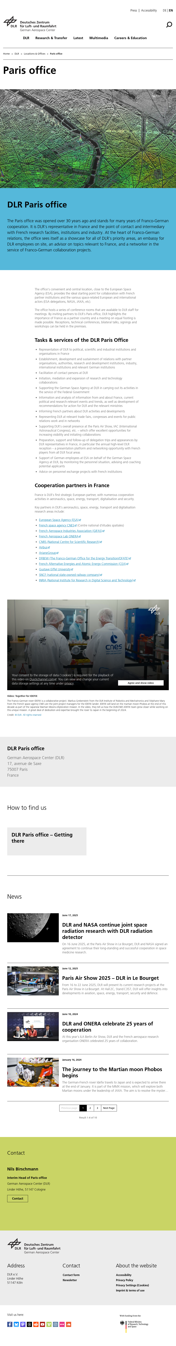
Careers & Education (130, 38)
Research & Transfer (51, 38)
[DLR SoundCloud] (68, 1326)
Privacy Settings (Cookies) (132, 1285)
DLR (26, 38)
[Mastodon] (22, 1326)
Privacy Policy (124, 1280)
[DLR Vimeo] (49, 1326)
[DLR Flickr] (62, 1326)
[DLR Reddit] (35, 1326)
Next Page (109, 1108)
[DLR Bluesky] (16, 1326)
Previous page (69, 1108)
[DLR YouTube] (42, 1326)
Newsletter (70, 1280)
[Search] (169, 24)
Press (133, 10)
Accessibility (149, 10)
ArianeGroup (47, 553)
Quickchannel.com (42, 679)
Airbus (43, 547)
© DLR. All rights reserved (28, 714)
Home (6, 54)
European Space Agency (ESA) (59, 520)
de (165, 10)
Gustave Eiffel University (55, 569)
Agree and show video (141, 682)
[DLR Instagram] (55, 1326)
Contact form (71, 1275)
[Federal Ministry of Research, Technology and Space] (137, 1336)
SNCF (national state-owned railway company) (69, 575)
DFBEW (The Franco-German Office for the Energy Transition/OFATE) (84, 558)
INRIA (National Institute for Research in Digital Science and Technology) (86, 580)
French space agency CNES (56, 525)
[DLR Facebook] (9, 1326)
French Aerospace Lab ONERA (58, 536)
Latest (78, 38)
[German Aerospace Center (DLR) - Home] (31, 24)
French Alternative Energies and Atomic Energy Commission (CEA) (82, 564)
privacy (69, 683)
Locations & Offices (34, 54)
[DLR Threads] (29, 1326)
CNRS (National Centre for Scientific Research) (69, 542)
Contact (17, 1198)
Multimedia (98, 38)
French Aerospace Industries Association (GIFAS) (70, 531)
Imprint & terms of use (130, 1290)
